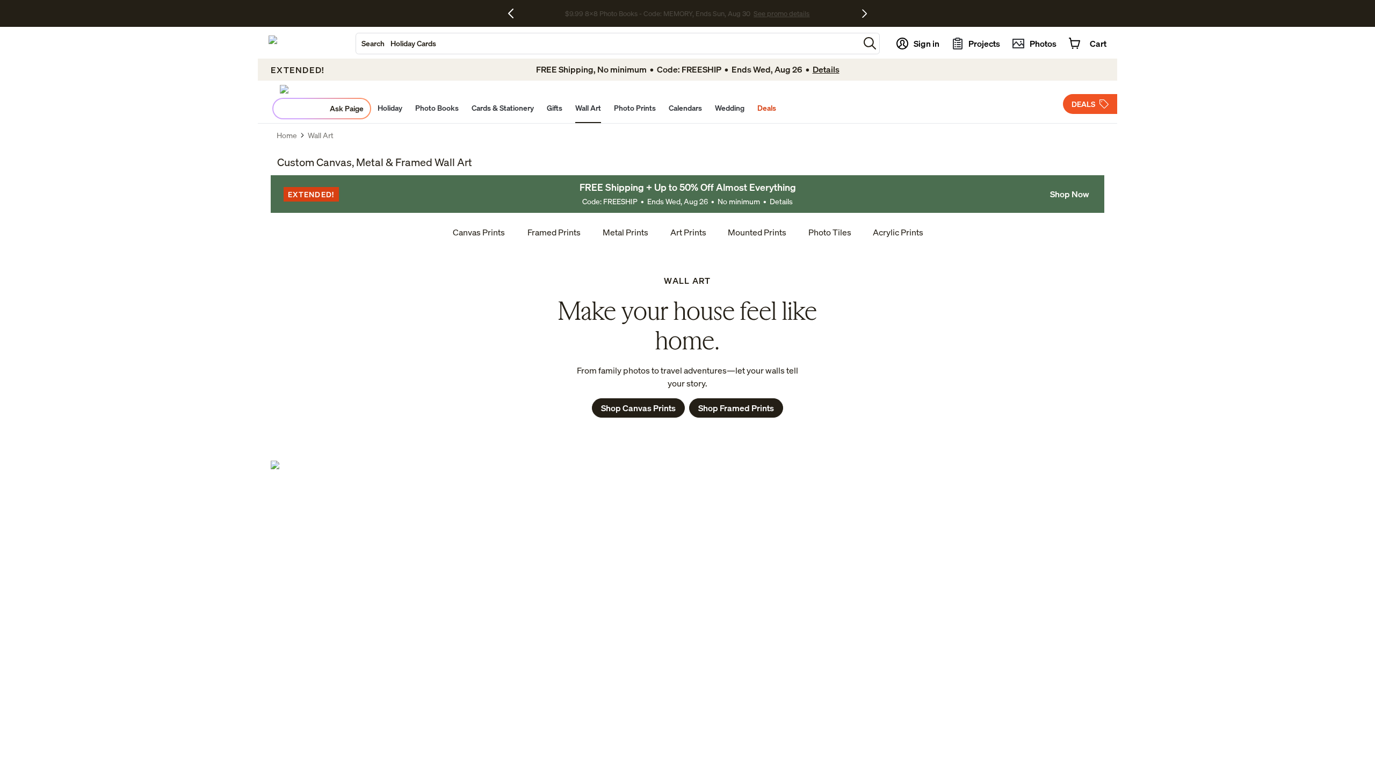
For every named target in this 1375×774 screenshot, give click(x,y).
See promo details (781, 13)
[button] (869, 43)
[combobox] (607, 43)
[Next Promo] (864, 13)
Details (781, 201)
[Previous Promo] (515, 13)
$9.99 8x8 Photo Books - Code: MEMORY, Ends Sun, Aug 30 (657, 13)
